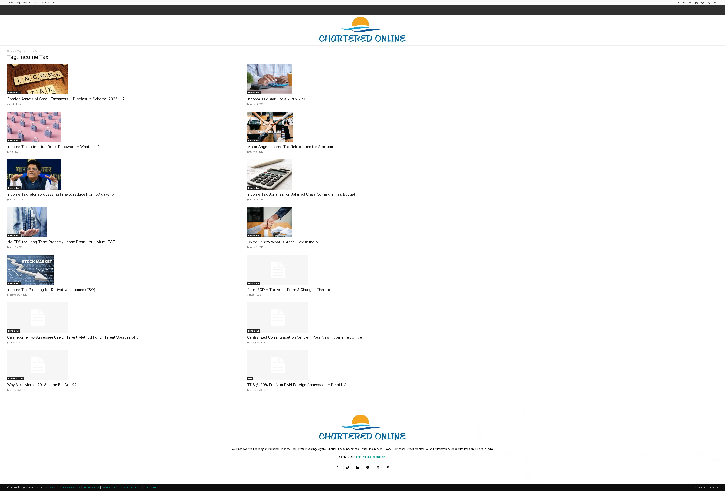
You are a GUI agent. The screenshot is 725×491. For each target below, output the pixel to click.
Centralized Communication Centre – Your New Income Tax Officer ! (306, 337)
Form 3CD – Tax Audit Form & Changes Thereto (288, 289)
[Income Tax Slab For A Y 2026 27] (362, 79)
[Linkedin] (696, 2)
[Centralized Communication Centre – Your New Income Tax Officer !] (362, 317)
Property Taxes (15, 378)
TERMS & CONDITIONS (113, 487)
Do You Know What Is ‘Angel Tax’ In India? (283, 242)
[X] (709, 2)
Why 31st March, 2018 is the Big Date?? (41, 385)
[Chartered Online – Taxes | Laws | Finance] (362, 30)
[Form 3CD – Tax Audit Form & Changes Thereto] (362, 270)
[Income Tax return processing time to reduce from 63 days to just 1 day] (122, 174)
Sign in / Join (48, 2)
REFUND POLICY (91, 487)
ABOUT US (55, 487)
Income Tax (13, 92)
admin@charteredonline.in (370, 457)
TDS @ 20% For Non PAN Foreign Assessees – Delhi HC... (298, 385)
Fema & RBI (253, 283)
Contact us (701, 487)
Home (10, 51)
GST (250, 378)
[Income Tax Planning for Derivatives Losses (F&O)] (122, 270)
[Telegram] (702, 2)
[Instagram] (690, 2)
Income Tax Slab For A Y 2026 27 (276, 99)
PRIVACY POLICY (71, 487)
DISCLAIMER (150, 487)
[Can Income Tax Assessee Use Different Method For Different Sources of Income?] (122, 317)
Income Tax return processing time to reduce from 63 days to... (62, 194)
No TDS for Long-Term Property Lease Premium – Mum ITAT (61, 242)
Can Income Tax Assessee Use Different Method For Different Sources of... (72, 337)
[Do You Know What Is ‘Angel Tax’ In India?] (362, 222)
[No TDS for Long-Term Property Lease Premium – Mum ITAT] (122, 222)
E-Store (714, 487)
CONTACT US (134, 487)
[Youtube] (715, 2)
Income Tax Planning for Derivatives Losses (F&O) (51, 289)
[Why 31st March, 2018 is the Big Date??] (122, 365)
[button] (678, 2)
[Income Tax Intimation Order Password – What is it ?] (122, 127)
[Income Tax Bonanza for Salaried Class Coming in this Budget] (362, 174)
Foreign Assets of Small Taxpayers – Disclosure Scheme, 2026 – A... (67, 99)
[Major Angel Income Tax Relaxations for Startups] (362, 127)
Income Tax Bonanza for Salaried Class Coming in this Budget (301, 194)
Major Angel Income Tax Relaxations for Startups (290, 146)
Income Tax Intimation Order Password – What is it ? (53, 146)
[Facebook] (684, 2)
